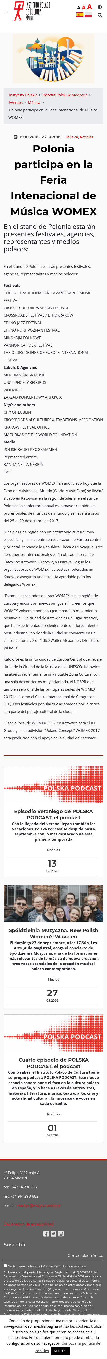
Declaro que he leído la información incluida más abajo (46, 1266)
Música (72, 137)
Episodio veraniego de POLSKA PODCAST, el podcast (53, 814)
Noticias (86, 137)
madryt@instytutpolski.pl (38, 1205)
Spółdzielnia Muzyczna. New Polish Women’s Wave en (53, 933)
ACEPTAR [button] (60, 1351)
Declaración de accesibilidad (28, 1224)
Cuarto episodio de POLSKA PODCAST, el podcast (54, 1063)
